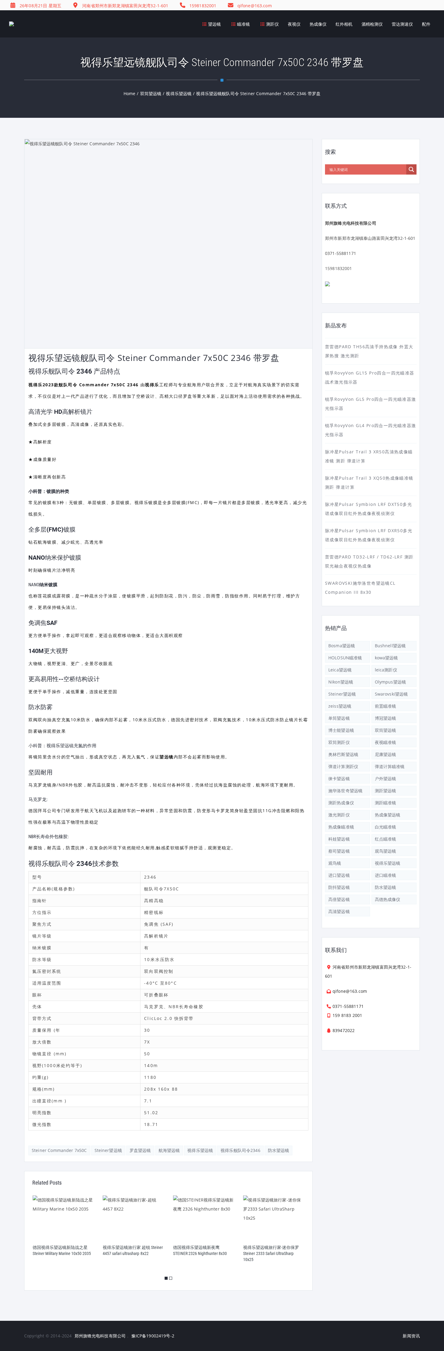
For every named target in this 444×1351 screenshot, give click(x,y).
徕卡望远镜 (339, 778)
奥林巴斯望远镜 (343, 754)
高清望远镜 (339, 911)
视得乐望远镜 (200, 1150)
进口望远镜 (339, 875)
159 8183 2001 (347, 1015)
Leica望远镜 (340, 670)
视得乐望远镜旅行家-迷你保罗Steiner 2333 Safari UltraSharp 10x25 (271, 1253)
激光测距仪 (339, 815)
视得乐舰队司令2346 (240, 1150)
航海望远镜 (169, 1150)
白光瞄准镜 (385, 827)
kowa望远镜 (386, 658)
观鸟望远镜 (385, 851)
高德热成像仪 (388, 899)
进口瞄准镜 (385, 875)
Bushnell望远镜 (390, 645)
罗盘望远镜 (140, 1150)
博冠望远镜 (385, 718)
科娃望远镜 (339, 839)
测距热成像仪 (341, 803)
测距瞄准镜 (385, 803)
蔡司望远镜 (339, 851)
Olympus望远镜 (390, 682)
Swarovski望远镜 (391, 694)
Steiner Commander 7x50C (59, 1150)
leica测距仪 (386, 670)
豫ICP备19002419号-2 (152, 1336)
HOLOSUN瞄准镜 (345, 658)
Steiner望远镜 (108, 1150)
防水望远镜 (278, 1150)
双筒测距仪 (339, 742)
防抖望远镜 (339, 887)
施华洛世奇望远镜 (345, 790)
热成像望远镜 (388, 815)
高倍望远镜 (339, 899)
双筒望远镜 (385, 730)
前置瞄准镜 (385, 706)
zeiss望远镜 (339, 706)
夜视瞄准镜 (385, 742)
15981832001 (338, 268)
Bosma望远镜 (341, 645)
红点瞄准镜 (385, 839)
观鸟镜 (334, 863)
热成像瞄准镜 (341, 827)
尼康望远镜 (385, 754)
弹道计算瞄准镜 (390, 766)
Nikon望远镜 (340, 682)
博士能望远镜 (341, 730)
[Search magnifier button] (411, 169)
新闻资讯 (411, 1336)
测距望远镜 (385, 790)
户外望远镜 (385, 778)
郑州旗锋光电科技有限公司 (100, 1336)
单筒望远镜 (339, 718)
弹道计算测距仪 (343, 766)
